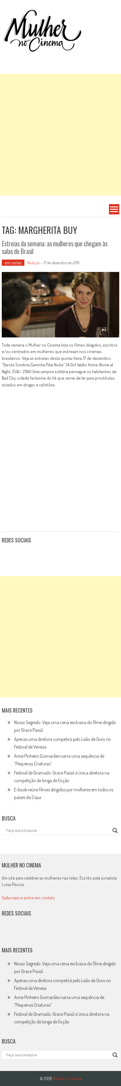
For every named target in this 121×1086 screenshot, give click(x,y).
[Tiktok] (33, 554)
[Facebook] (59, 554)
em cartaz (13, 262)
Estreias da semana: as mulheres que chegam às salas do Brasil (54, 247)
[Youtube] (46, 554)
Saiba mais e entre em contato (28, 897)
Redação (33, 262)
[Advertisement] (60, 135)
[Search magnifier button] (115, 830)
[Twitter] (21, 932)
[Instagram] (8, 554)
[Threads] (72, 554)
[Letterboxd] (21, 554)
